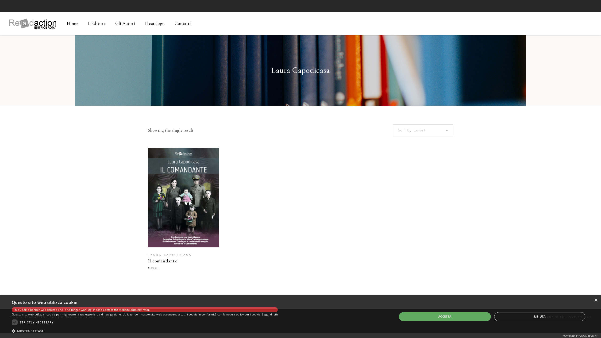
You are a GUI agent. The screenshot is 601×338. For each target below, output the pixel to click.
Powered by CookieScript (579, 335)
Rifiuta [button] (540, 317)
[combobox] (423, 130)
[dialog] (300, 316)
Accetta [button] (444, 317)
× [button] (595, 300)
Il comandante (162, 261)
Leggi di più (270, 314)
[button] (145, 331)
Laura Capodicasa (170, 255)
